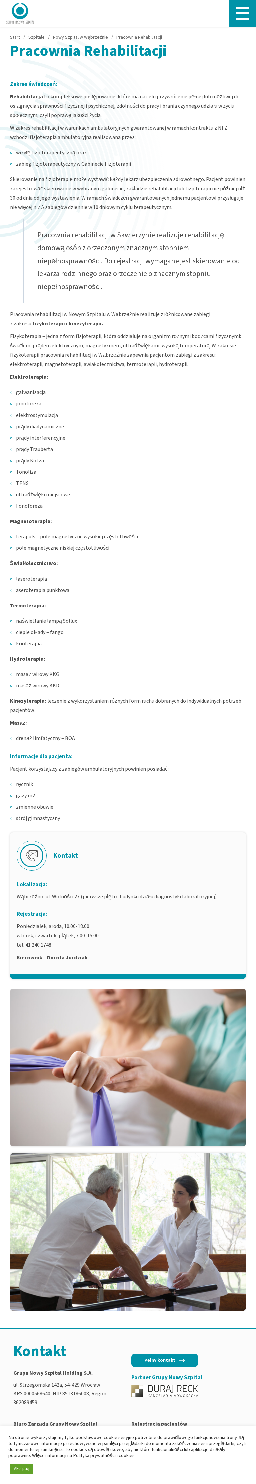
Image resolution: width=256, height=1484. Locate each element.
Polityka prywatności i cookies (104, 1455)
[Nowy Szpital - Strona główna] (20, 13)
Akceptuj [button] (21, 1469)
